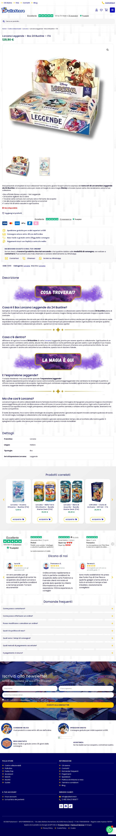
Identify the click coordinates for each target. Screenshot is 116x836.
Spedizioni (66, 777)
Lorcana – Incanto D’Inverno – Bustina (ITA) (18, 506)
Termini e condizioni (70, 782)
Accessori (9, 774)
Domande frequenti (70, 771)
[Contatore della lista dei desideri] (101, 10)
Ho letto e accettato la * (17, 700)
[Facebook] (66, 806)
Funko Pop (9, 771)
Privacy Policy (63, 825)
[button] (108, 50)
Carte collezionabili (14, 29)
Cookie (73, 828)
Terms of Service (77, 825)
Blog (63, 785)
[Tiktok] (70, 806)
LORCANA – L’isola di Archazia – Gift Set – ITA (97, 506)
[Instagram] (61, 806)
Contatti (65, 768)
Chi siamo (66, 765)
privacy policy (25, 700)
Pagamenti (66, 774)
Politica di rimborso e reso (72, 780)
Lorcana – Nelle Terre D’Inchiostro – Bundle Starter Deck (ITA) (45, 507)
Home (4, 29)
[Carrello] (106, 10)
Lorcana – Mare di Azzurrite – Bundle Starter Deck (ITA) (71, 507)
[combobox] (58, 21)
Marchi (7, 777)
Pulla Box (8, 768)
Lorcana (25, 29)
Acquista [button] (17, 519)
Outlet (7, 782)
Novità (7, 780)
